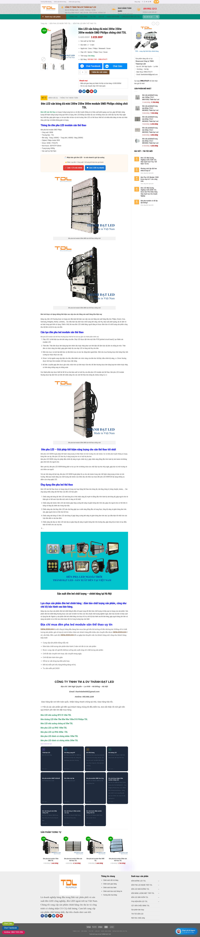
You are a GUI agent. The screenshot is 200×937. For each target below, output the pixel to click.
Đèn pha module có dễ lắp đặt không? (149, 202)
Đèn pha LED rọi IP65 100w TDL (54, 728)
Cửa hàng (84, 931)
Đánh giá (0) (53, 98)
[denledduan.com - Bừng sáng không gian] (49, 9)
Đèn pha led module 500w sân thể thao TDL (73, 860)
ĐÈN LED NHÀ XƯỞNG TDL (140, 889)
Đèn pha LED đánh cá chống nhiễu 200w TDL (59, 740)
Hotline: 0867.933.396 (13, 932)
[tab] (44, 97)
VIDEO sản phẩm (106, 931)
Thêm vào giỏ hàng (99, 72)
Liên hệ (97, 931)
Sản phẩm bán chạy (137, 910)
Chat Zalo (8, 923)
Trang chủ (44, 23)
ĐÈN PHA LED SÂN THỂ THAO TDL (84, 23)
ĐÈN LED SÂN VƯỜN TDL (139, 897)
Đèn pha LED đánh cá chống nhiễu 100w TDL (59, 736)
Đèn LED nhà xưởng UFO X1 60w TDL (56, 715)
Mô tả (44, 98)
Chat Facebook (10, 928)
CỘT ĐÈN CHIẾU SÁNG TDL (140, 906)
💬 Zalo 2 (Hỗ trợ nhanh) (95, 168)
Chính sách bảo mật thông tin (112, 891)
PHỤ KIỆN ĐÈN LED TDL (139, 901)
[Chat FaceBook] (90, 66)
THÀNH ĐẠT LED (106, 934)
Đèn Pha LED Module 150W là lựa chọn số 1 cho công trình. (150, 179)
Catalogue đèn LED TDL (119, 931)
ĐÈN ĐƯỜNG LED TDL (138, 881)
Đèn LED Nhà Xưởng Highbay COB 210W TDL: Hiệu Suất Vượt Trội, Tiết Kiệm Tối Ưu (149, 161)
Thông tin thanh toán (69, 98)
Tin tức (91, 931)
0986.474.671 (144, 81)
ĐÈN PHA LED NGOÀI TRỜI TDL (60, 23)
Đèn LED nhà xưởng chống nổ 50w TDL (57, 723)
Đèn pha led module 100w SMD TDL (50, 860)
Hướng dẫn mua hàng (110, 895)
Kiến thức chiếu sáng (138, 918)
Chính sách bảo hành (109, 887)
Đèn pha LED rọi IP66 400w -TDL (54, 732)
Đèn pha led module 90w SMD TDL (95, 860)
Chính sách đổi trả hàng (60, 1)
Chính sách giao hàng (74, 1)
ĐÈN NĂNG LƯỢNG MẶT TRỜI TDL (142, 893)
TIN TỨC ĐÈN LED (137, 914)
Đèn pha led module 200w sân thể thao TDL (118, 860)
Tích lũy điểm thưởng (46, 1)
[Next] (72, 44)
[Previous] (44, 44)
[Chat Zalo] (115, 66)
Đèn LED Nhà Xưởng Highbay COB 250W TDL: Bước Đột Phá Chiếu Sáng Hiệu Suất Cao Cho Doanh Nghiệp (149, 192)
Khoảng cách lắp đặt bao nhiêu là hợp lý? (149, 169)
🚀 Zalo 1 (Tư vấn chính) (73, 168)
